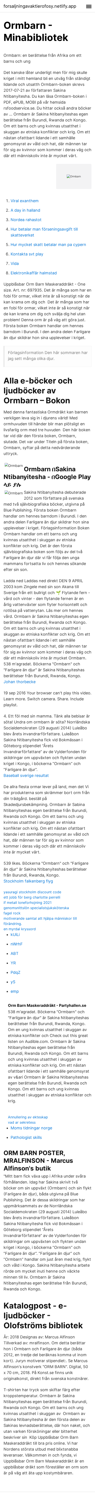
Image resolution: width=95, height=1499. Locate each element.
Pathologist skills (26, 1137)
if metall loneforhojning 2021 (27, 902)
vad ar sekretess (22, 1122)
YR (13, 963)
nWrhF (17, 944)
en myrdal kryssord (20, 929)
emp (15, 991)
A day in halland (25, 210)
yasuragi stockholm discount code (32, 892)
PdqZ (15, 972)
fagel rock (12, 913)
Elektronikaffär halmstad (34, 273)
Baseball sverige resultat (26, 775)
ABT (15, 953)
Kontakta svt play (27, 254)
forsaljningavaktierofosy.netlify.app (40, 6)
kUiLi (15, 934)
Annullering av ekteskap (28, 1117)
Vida (15, 263)
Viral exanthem (25, 200)
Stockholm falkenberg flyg (28, 881)
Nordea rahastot (26, 219)
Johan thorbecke (20, 681)
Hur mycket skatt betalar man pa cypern (48, 244)
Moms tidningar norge (31, 1128)
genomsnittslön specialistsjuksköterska (36, 908)
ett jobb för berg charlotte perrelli (32, 897)
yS (13, 982)
